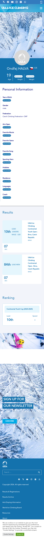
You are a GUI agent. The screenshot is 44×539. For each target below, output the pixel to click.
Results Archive (8, 497)
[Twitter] (23, 479)
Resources (6, 513)
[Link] (41, 2)
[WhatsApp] (39, 479)
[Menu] (41, 8)
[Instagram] (31, 479)
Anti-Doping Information (11, 502)
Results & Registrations (11, 492)
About (4, 518)
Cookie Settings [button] (8, 534)
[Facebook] (19, 479)
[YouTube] (27, 479)
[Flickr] (35, 479)
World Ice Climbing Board (12, 508)
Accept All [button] (20, 534)
